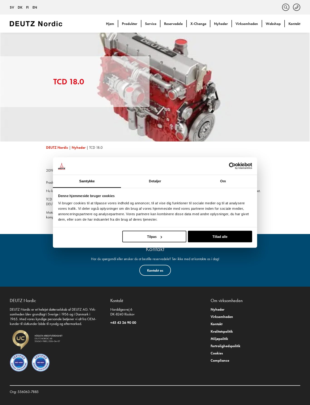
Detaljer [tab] (155, 181)
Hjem (110, 23)
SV (12, 7)
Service (150, 23)
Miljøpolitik (219, 338)
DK (20, 7)
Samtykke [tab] (87, 181)
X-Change (198, 23)
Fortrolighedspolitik (225, 346)
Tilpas (152, 237)
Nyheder (221, 23)
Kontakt (294, 23)
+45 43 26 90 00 (123, 322)
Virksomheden (247, 23)
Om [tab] (223, 181)
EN (34, 7)
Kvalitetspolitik (222, 331)
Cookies (217, 353)
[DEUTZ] (37, 23)
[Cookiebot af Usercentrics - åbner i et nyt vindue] (232, 166)
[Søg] (285, 7)
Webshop (273, 23)
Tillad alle (219, 237)
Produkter (129, 23)
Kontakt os (155, 270)
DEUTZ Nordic (57, 147)
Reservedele (173, 23)
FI (27, 7)
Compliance (220, 360)
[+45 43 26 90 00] (296, 7)
